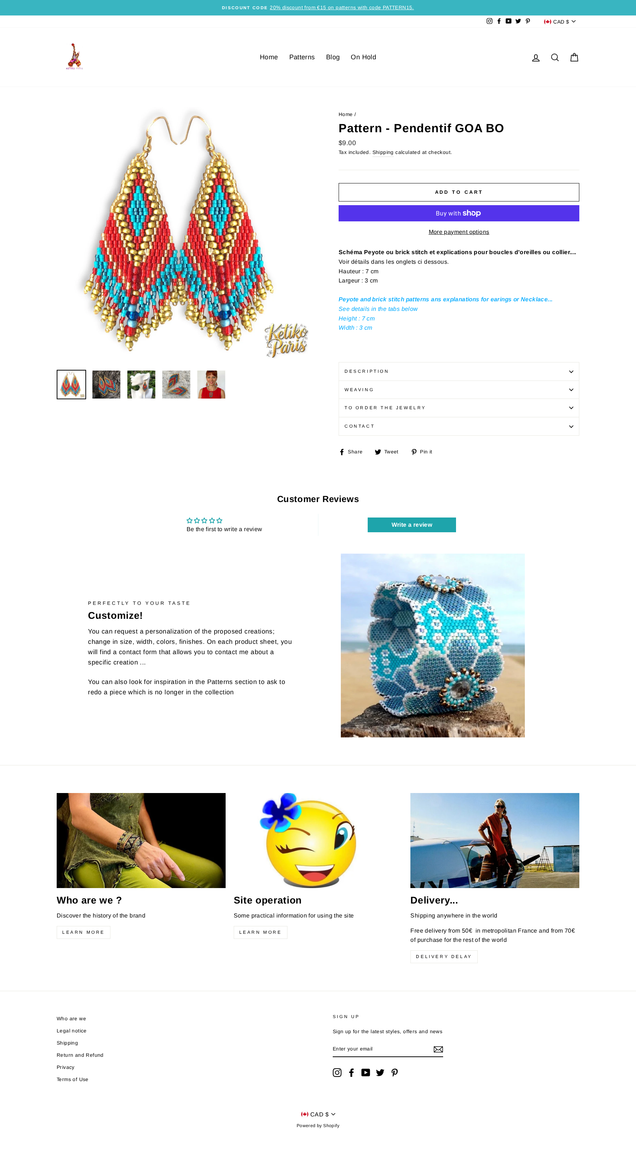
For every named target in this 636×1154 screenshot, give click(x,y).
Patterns (302, 57)
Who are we (71, 1018)
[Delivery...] (494, 840)
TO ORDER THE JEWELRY (385, 407)
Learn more (83, 932)
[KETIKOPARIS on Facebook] (351, 1072)
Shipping (383, 152)
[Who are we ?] (141, 840)
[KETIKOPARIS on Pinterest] (394, 1072)
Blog (333, 57)
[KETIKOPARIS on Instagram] (337, 1072)
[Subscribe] (438, 1049)
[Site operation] (318, 840)
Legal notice (72, 1031)
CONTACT (359, 426)
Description (366, 371)
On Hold (363, 57)
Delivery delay (444, 956)
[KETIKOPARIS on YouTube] (365, 1072)
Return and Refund (80, 1055)
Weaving (359, 389)
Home (269, 57)
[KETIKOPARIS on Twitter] (380, 1072)
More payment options (459, 232)
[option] (318, 8)
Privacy (66, 1067)
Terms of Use (73, 1079)
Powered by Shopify (318, 1125)
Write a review (412, 525)
